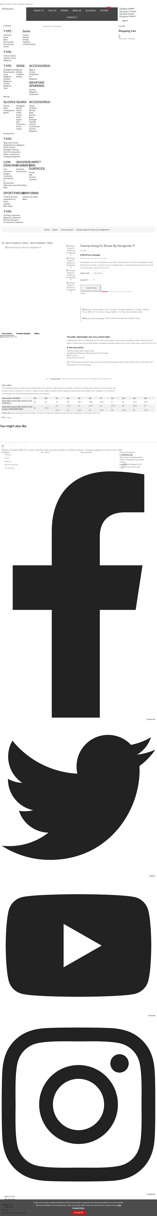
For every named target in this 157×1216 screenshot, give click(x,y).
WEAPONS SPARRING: (37, 84)
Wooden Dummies (11, 465)
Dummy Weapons (33, 90)
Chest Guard (18, 114)
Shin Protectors (20, 123)
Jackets (6, 204)
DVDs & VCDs (9, 147)
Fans (5, 88)
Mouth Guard (19, 109)
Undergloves (8, 110)
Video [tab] (36, 333)
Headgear (20, 106)
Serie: (27, 31)
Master (19, 76)
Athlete (26, 39)
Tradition (26, 42)
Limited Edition (29, 44)
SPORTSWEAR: (14, 193)
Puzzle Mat (32, 173)
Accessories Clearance (13, 222)
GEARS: (21, 102)
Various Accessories (34, 125)
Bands (6, 113)
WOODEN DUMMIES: (23, 163)
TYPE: (7, 52)
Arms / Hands (19, 127)
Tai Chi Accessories (11, 152)
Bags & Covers (32, 71)
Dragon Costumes (7, 175)
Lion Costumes (7, 170)
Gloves (6, 106)
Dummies (20, 169)
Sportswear (8, 42)
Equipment (33, 94)
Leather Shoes (9, 58)
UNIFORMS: (31, 193)
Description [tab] (7, 333)
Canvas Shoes (9, 56)
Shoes (6, 458)
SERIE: (20, 66)
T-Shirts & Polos (10, 197)
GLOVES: (9, 102)
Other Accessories (11, 154)
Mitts (5, 108)
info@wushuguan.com (131, 464)
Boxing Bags (32, 116)
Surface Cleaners (33, 178)
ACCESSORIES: (40, 66)
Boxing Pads (32, 111)
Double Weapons (7, 84)
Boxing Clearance (11, 220)
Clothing (7, 455)
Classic (26, 35)
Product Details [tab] (23, 333)
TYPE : (8, 31)
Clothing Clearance (11, 215)
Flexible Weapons (7, 80)
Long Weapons (7, 75)
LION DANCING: (10, 163)
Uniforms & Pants (30, 197)
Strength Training (33, 120)
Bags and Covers (10, 143)
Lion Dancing (9, 468)
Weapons (7, 461)
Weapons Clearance (12, 217)
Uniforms (7, 35)
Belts (5, 39)
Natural (26, 37)
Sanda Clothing (32, 107)
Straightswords (10, 70)
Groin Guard (18, 118)
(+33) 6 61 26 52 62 (131, 467)
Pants (5, 37)
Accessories (8, 44)
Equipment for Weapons (13, 145)
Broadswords (9, 72)
